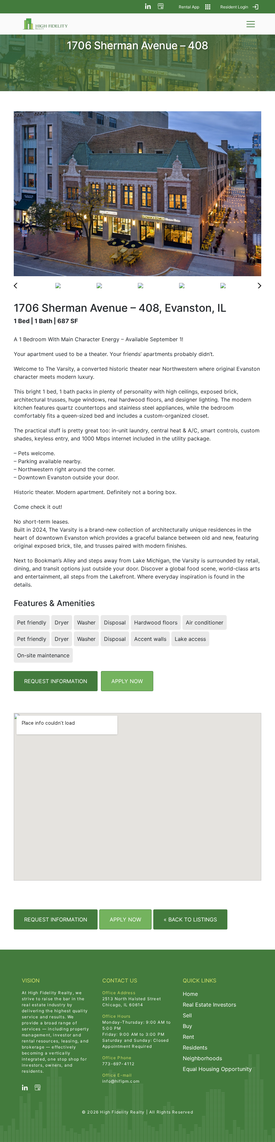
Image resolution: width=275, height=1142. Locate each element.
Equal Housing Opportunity (217, 1069)
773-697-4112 (118, 1063)
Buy (187, 1026)
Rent (188, 1036)
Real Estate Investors (209, 1004)
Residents (195, 1047)
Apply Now (127, 681)
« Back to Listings (190, 919)
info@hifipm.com (121, 1081)
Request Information (55, 681)
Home (190, 993)
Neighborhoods (202, 1058)
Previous (19, 285)
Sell (187, 1015)
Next (255, 285)
